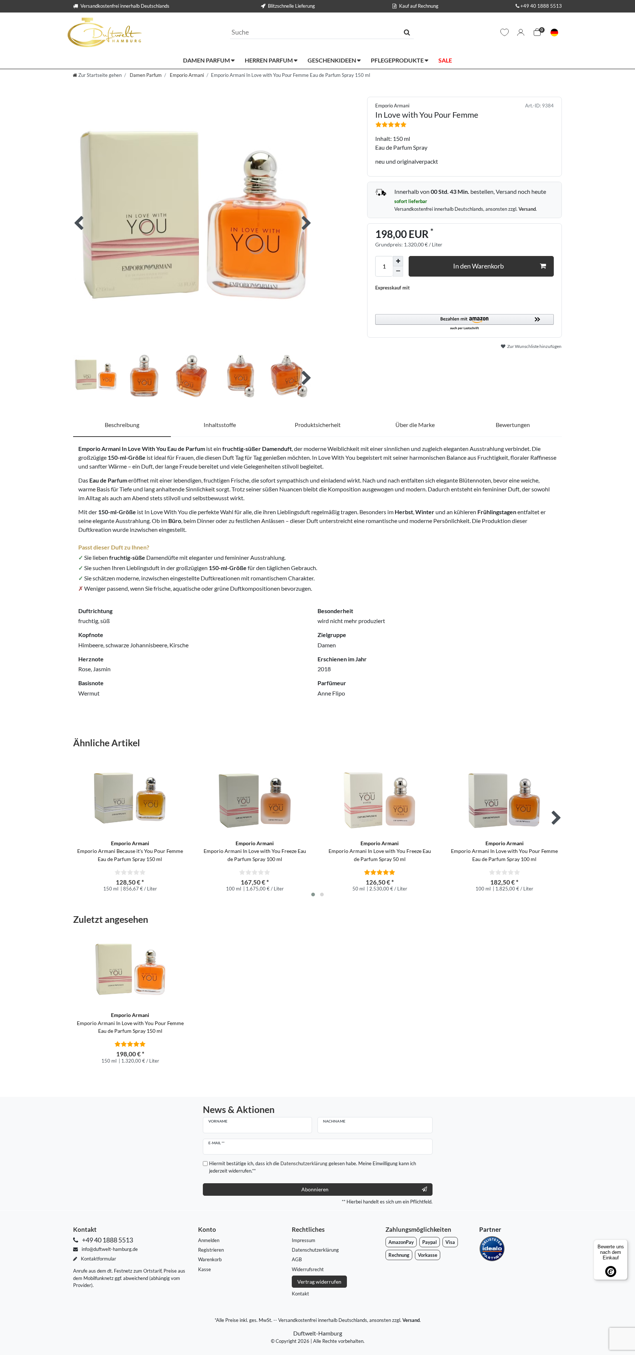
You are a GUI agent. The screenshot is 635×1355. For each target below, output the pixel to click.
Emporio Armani (186, 75)
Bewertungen (513, 424)
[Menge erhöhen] (398, 261)
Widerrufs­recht (308, 1269)
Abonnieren (315, 1189)
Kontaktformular (98, 1259)
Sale (445, 60)
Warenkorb (210, 1259)
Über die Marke (415, 424)
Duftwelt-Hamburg (317, 1333)
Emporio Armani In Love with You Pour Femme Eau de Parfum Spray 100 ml (504, 851)
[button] (464, 322)
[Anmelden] (520, 32)
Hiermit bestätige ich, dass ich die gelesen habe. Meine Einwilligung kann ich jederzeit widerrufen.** (312, 1166)
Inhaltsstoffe (220, 424)
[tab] (122, 425)
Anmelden (208, 1240)
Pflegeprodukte (398, 60)
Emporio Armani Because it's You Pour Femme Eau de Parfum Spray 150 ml (130, 851)
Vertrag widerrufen (319, 1281)
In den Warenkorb (478, 266)
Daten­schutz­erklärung (315, 1250)
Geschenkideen (332, 60)
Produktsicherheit (318, 424)
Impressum (303, 1240)
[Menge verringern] (398, 271)
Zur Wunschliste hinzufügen (534, 346)
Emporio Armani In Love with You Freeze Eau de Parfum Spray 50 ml (380, 851)
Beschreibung (122, 424)
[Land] (554, 32)
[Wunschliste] (504, 32)
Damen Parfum (207, 60)
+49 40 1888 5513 (541, 6)
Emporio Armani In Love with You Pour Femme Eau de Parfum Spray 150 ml (130, 1023)
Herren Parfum (269, 60)
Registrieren (211, 1250)
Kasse (204, 1269)
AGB (297, 1259)
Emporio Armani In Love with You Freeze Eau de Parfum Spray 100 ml (255, 851)
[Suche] (407, 32)
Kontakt (300, 1294)
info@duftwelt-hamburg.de (109, 1249)
